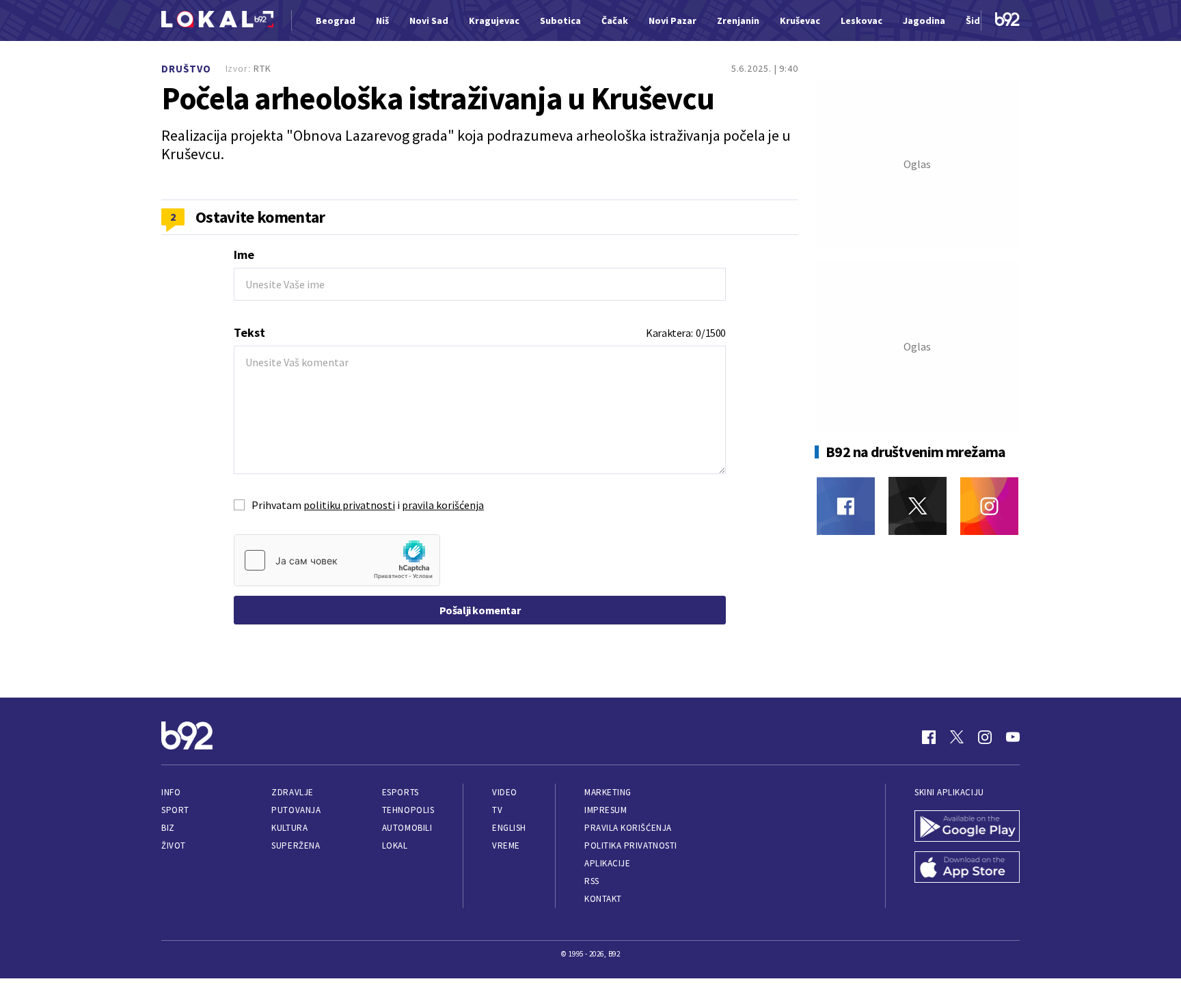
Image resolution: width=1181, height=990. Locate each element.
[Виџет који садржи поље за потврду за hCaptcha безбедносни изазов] (337, 560)
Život (173, 845)
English (509, 828)
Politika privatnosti (630, 845)
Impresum (605, 810)
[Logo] (217, 21)
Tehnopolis (408, 810)
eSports (400, 792)
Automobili (407, 828)
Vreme (506, 845)
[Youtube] (1013, 737)
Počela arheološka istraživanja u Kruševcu (437, 98)
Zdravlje (292, 792)
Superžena (295, 845)
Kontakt (603, 899)
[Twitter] (917, 506)
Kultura (289, 828)
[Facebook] (846, 506)
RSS (591, 881)
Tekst (249, 332)
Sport (175, 810)
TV (497, 810)
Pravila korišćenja (628, 828)
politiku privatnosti (349, 505)
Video (504, 792)
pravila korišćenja (443, 505)
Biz (168, 828)
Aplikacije (607, 863)
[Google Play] (967, 827)
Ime (244, 254)
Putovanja (296, 810)
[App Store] (967, 868)
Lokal (395, 845)
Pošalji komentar (480, 610)
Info (170, 792)
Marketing (608, 792)
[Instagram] (989, 506)
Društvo (186, 68)
